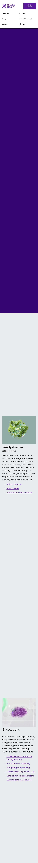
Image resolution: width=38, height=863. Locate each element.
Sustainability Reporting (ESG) (21, 772)
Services (5, 13)
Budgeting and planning (18, 767)
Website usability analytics (19, 492)
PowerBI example (26, 19)
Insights (5, 19)
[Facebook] (20, 24)
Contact (5, 24)
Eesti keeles (29, 6)
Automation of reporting (18, 763)
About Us (22, 13)
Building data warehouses (19, 780)
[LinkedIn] (23, 24)
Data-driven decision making (20, 776)
